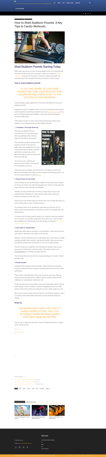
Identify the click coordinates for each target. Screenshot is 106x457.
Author (18, 329)
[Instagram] (86, 13)
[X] (90, 13)
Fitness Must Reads (28, 19)
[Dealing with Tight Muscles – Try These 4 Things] (57, 410)
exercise (24, 388)
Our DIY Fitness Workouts (19, 19)
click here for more (53, 112)
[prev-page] (15, 421)
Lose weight (42, 388)
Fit (41, 442)
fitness (33, 388)
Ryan (15, 355)
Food (58, 3)
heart (37, 388)
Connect (77, 3)
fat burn (28, 388)
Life (63, 3)
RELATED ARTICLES (19, 402)
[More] (67, 394)
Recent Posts (20, 332)
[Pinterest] (88, 13)
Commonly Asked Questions (48, 440)
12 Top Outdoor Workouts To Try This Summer (25, 379)
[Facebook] (83, 13)
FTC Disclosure (20, 8)
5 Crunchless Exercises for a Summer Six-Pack (25, 381)
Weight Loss (69, 3)
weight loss (48, 388)
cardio (20, 388)
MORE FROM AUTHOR (31, 402)
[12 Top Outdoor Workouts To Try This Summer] (22, 410)
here (39, 175)
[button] (90, 3)
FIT (54, 3)
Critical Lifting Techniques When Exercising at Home (26, 384)
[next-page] (18, 421)
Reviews (77, 455)
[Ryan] (39, 344)
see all (24, 376)
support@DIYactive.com (26, 443)
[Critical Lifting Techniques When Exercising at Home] (39, 410)
